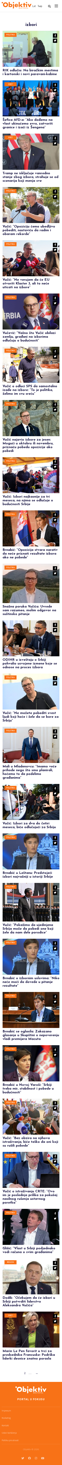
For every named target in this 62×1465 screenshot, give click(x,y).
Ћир (40, 6)
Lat (34, 6)
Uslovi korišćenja (9, 1432)
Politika (10, 35)
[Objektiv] (17, 5)
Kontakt (5, 1425)
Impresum (6, 1410)
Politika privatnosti (10, 1440)
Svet (10, 84)
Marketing (6, 1418)
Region (10, 1262)
